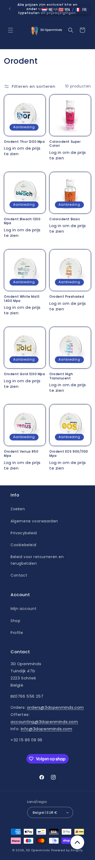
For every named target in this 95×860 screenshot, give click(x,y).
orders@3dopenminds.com (55, 707)
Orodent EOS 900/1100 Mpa (68, 453)
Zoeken (18, 509)
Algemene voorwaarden (34, 521)
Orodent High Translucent (61, 376)
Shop (15, 620)
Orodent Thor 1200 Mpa (24, 142)
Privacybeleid (24, 533)
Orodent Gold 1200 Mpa (24, 374)
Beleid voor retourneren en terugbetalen (37, 560)
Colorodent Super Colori (65, 144)
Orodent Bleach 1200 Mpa (22, 221)
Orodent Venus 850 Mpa (21, 453)
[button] (10, 30)
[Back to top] (77, 842)
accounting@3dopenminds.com (44, 721)
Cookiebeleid (23, 545)
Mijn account (23, 608)
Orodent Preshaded (66, 297)
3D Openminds (38, 850)
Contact (19, 575)
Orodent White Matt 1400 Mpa (22, 299)
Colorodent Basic (64, 219)
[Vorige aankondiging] (10, 9)
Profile (17, 632)
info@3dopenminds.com (46, 729)
